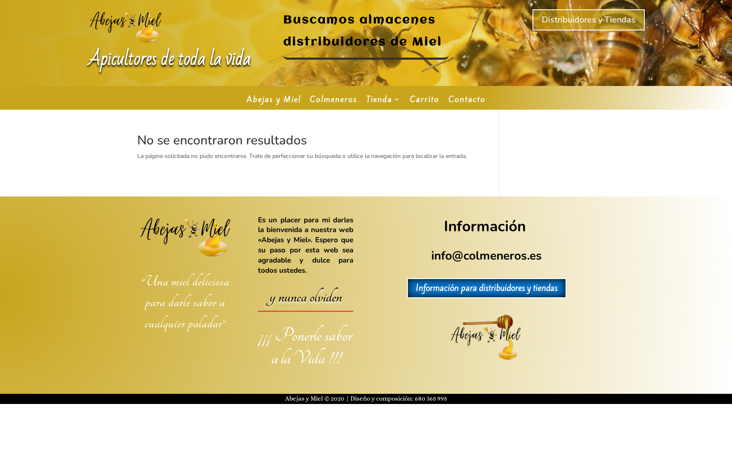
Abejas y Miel (274, 100)
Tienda (379, 100)
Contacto (467, 100)
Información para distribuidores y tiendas (486, 288)
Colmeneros (333, 100)
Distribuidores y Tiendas (588, 19)
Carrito (424, 100)
